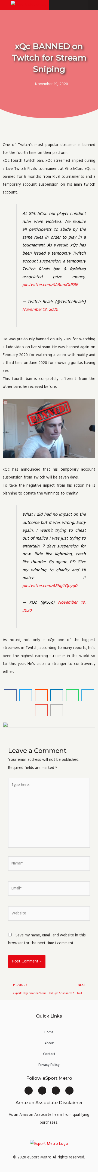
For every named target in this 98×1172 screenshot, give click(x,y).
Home (49, 1032)
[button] (4, 5)
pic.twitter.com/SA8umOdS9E (50, 285)
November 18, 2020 (40, 309)
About (49, 1043)
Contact (49, 1053)
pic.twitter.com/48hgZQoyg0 (49, 586)
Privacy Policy (49, 1064)
